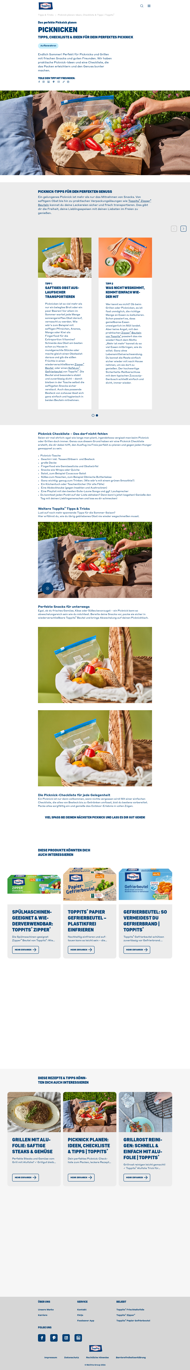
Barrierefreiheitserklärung (131, 1358)
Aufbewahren (48, 46)
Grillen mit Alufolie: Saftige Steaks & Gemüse (32, 1146)
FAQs (80, 1315)
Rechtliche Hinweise (97, 1358)
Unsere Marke (46, 1310)
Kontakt (82, 1310)
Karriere (42, 1315)
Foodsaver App (85, 1321)
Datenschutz (71, 1358)
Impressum (50, 1358)
